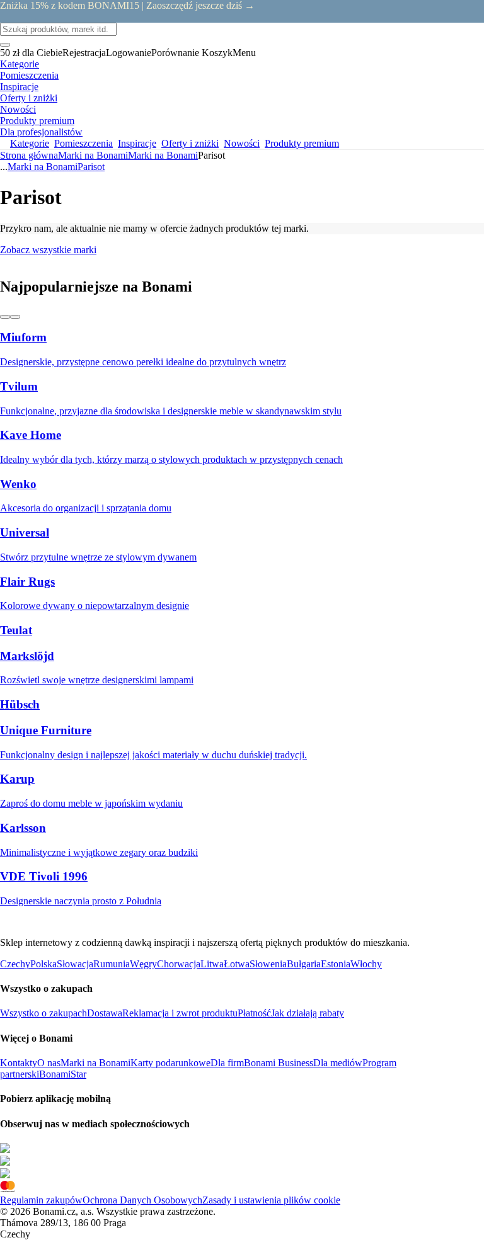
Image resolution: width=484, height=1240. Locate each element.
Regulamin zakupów (41, 1200)
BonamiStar (62, 1074)
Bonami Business (278, 1062)
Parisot (91, 166)
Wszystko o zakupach (43, 1013)
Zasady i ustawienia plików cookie (271, 1200)
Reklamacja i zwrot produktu (180, 1013)
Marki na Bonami (163, 155)
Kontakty (18, 1062)
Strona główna (29, 155)
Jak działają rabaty (307, 1013)
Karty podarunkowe (170, 1062)
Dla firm (227, 1062)
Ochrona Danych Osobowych (142, 1200)
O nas (48, 1062)
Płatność (254, 1013)
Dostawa (104, 1013)
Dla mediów (337, 1062)
